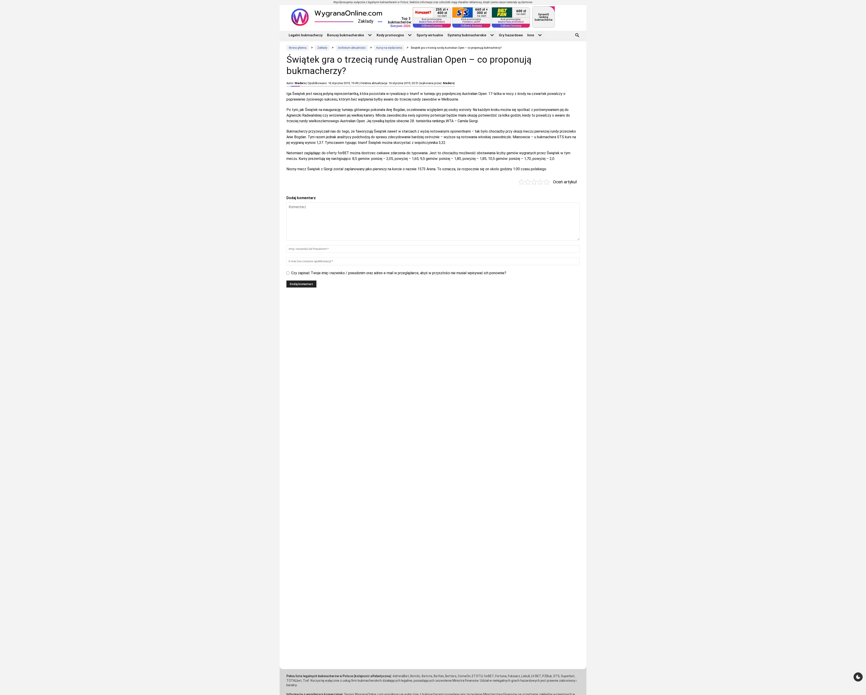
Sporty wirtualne (430, 35)
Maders (300, 83)
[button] (577, 36)
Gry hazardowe (511, 35)
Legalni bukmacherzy (305, 35)
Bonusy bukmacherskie (345, 35)
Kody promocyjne (390, 35)
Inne (530, 35)
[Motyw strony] (858, 676)
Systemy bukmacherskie (466, 35)
